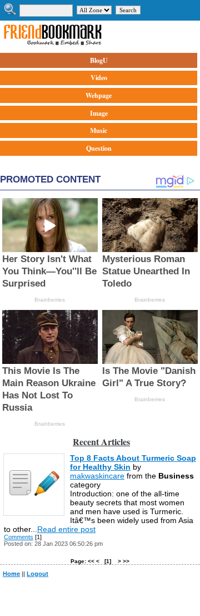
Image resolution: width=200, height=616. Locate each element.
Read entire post (66, 529)
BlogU (99, 60)
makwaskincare (97, 475)
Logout (37, 573)
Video (99, 77)
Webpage (99, 95)
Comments (18, 537)
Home (11, 573)
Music (98, 130)
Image (99, 113)
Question (99, 148)
